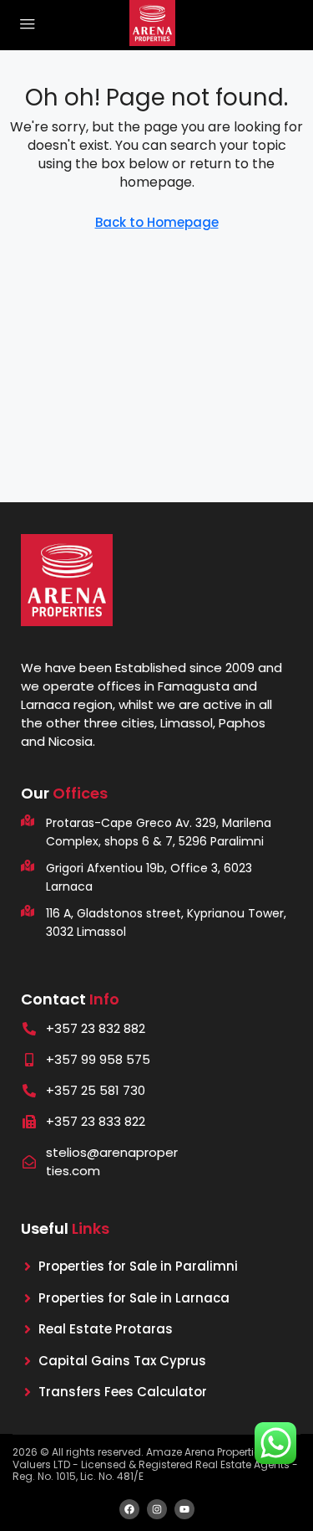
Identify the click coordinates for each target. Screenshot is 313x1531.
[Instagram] (157, 1509)
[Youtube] (184, 1509)
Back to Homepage (157, 222)
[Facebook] (129, 1509)
